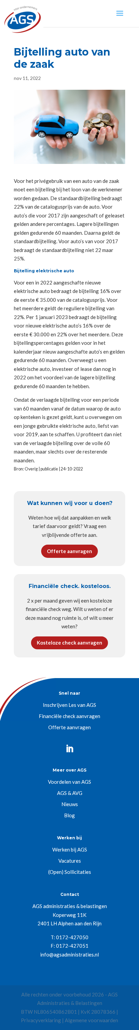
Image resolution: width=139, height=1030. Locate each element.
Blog (69, 815)
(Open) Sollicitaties (69, 872)
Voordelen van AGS (69, 782)
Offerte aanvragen (69, 551)
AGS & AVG (69, 793)
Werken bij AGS (69, 849)
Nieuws (69, 804)
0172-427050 (72, 937)
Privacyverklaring (41, 1020)
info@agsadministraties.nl (69, 954)
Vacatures (69, 861)
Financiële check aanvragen (69, 716)
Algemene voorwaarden (91, 1020)
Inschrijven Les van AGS (69, 705)
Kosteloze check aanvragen (69, 642)
